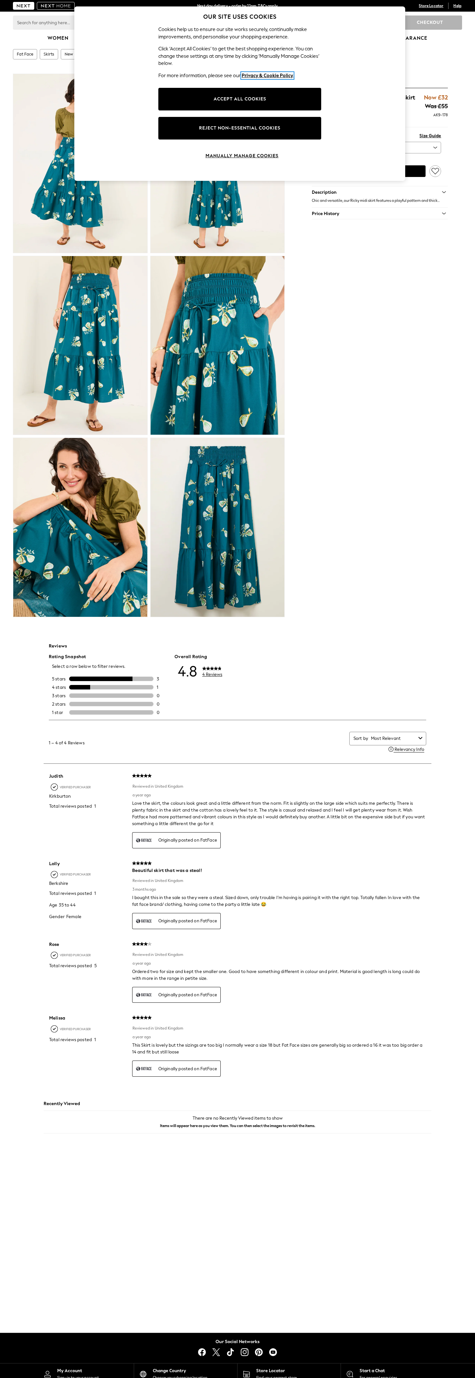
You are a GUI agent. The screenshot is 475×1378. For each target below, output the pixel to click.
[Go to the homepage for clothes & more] (23, 6)
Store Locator (431, 6)
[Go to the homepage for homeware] (56, 6)
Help (457, 6)
